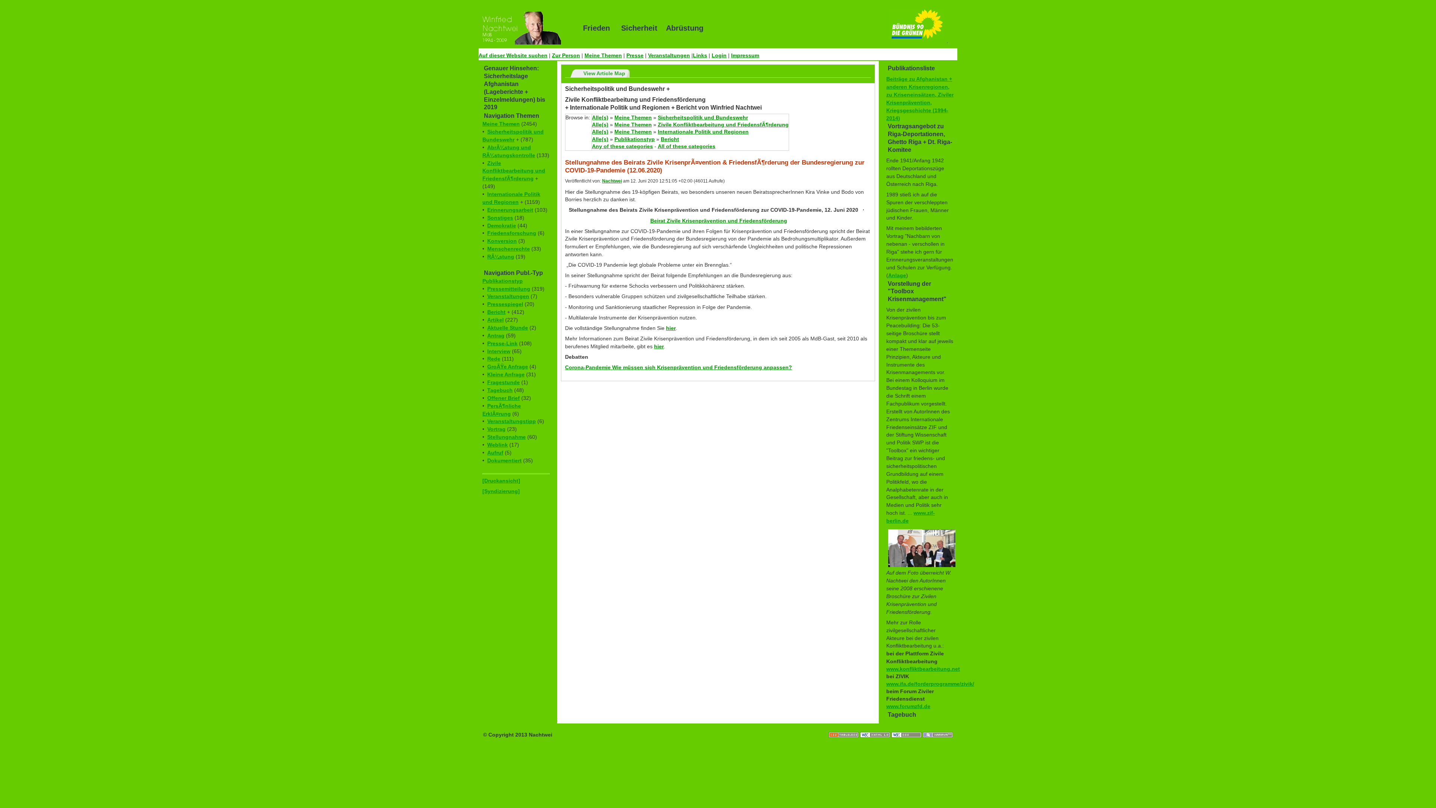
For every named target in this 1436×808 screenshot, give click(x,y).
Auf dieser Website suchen (513, 55)
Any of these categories (622, 146)
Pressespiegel (505, 304)
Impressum (745, 55)
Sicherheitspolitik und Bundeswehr (703, 117)
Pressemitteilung (508, 289)
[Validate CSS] (907, 727)
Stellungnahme (506, 437)
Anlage (897, 275)
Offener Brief (503, 398)
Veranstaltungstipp (511, 421)
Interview (498, 351)
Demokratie (501, 226)
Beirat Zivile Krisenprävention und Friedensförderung (718, 221)
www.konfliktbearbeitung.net (923, 669)
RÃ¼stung (500, 257)
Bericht (496, 312)
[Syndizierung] (501, 491)
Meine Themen (603, 55)
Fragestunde (503, 382)
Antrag (495, 336)
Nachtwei (612, 181)
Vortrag (496, 429)
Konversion (502, 241)
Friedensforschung (511, 233)
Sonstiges (500, 218)
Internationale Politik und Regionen (703, 132)
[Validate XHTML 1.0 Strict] (876, 727)
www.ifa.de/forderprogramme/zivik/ (930, 684)
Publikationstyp (502, 281)
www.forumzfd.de (908, 706)
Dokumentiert (504, 460)
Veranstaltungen (669, 55)
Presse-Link (502, 343)
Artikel (495, 320)
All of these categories (686, 146)
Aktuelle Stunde (507, 328)
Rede (493, 359)
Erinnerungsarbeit (510, 210)
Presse (635, 55)
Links (700, 55)
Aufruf (495, 453)
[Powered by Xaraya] (938, 727)
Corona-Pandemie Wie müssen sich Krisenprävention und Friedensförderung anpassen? (678, 367)
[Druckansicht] (501, 481)
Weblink (497, 445)
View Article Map (604, 73)
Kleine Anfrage (506, 374)
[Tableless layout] (844, 727)
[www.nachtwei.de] (525, 28)
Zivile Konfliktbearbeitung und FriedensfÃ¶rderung (513, 171)
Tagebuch (500, 390)
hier (671, 328)
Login (719, 55)
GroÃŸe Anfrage (507, 367)
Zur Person (566, 55)
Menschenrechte (508, 249)
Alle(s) (600, 117)
